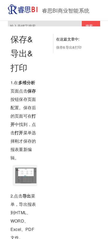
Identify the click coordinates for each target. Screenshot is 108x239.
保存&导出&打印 (69, 47)
